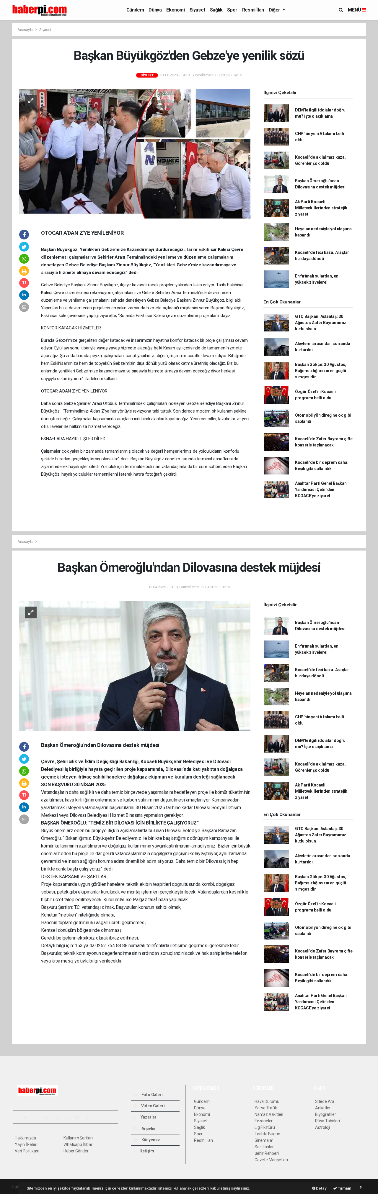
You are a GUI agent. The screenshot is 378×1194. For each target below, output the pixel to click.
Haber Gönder (76, 1151)
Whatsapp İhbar (77, 1144)
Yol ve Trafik (266, 1108)
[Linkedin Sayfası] (59, 1117)
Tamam (344, 1188)
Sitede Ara (324, 1101)
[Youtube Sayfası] (48, 1117)
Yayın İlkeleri (26, 1144)
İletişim (146, 1151)
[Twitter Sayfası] (27, 1117)
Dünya (155, 10)
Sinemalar (264, 1140)
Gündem (135, 10)
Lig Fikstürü (265, 1127)
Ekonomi (175, 10)
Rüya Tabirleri (327, 1121)
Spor (232, 10)
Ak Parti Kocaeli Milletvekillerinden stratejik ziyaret (321, 207)
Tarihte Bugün (267, 1133)
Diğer (275, 10)
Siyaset (197, 10)
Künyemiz (150, 1139)
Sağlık (216, 10)
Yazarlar (148, 1117)
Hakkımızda (25, 1138)
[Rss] (69, 1117)
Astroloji (322, 1127)
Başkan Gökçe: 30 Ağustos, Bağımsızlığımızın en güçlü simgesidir (320, 370)
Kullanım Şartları (78, 1138)
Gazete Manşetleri (271, 1159)
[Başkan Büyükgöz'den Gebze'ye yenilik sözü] (134, 153)
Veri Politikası (27, 1151)
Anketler (322, 1108)
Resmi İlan (253, 10)
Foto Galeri (152, 1094)
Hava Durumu (267, 1101)
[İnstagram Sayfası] (38, 1117)
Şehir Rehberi (267, 1153)
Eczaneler (264, 1121)
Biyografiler (325, 1114)
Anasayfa (25, 29)
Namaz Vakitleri (269, 1114)
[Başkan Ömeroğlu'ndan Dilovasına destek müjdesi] (134, 665)
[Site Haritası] (79, 1117)
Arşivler (148, 1128)
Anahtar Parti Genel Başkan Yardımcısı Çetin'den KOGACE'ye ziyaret (321, 489)
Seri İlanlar (264, 1146)
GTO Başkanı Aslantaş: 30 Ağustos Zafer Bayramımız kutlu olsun (320, 322)
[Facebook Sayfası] (17, 1117)
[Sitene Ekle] (90, 1117)
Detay (321, 1188)
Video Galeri (152, 1105)
